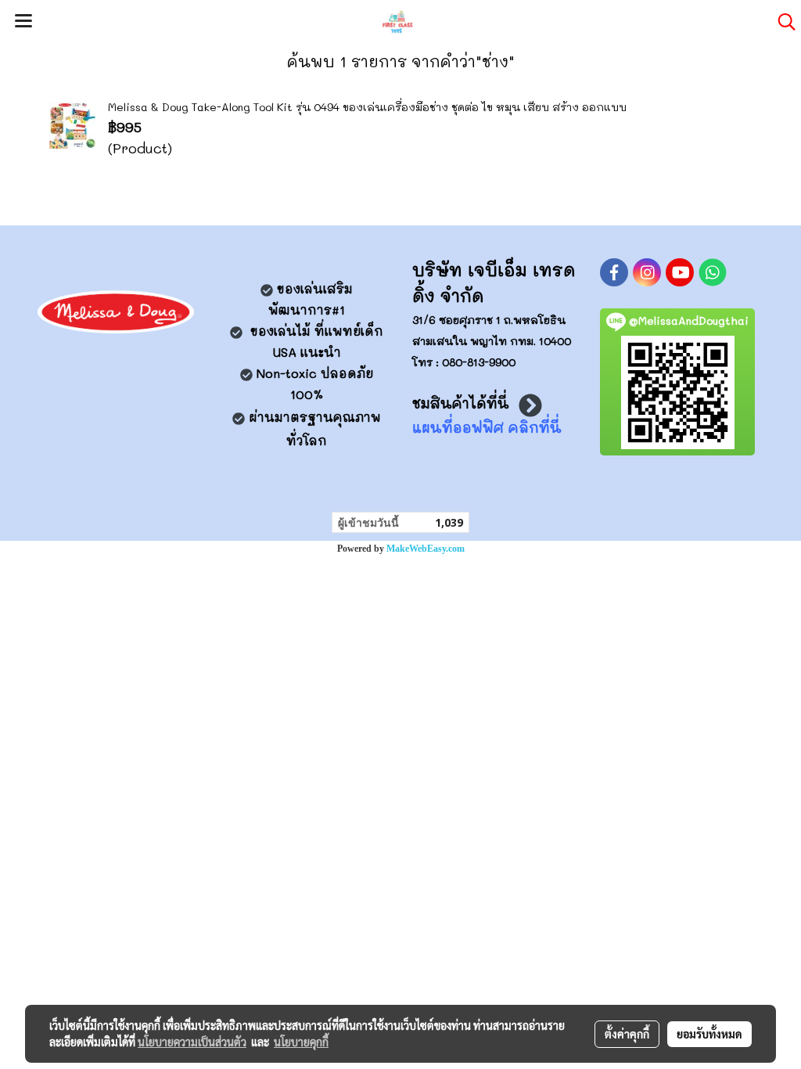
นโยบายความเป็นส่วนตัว (192, 1042)
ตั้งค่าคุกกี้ (627, 1034)
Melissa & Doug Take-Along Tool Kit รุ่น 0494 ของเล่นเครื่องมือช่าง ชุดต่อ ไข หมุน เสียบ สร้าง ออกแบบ (367, 106)
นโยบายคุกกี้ (301, 1042)
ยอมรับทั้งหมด (709, 1034)
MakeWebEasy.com (425, 548)
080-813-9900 (478, 362)
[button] (781, 22)
